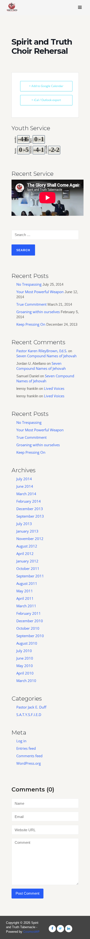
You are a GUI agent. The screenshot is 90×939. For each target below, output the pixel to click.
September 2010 (30, 635)
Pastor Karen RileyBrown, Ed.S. (41, 350)
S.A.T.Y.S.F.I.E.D (28, 714)
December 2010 (29, 620)
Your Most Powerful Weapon (40, 291)
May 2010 (24, 665)
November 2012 (29, 538)
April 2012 (25, 553)
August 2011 (26, 583)
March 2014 (26, 493)
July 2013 (24, 523)
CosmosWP (31, 931)
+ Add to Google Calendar (46, 86)
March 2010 (26, 680)
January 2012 (27, 561)
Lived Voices (54, 388)
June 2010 (24, 658)
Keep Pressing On (30, 324)
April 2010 (25, 673)
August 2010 (26, 643)
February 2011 (28, 613)
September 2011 (30, 576)
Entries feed (26, 748)
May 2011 (24, 590)
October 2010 (27, 628)
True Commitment (31, 304)
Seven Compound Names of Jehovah (46, 355)
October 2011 (27, 568)
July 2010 (24, 650)
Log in (21, 740)
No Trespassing (29, 284)
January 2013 (27, 531)
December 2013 (29, 508)
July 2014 (24, 478)
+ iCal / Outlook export (46, 100)
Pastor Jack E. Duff (31, 707)
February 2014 (28, 501)
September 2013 (30, 516)
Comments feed (29, 755)
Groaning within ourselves (38, 311)
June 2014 (24, 486)
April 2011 (25, 598)
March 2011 (26, 605)
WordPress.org (28, 763)
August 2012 (26, 546)
